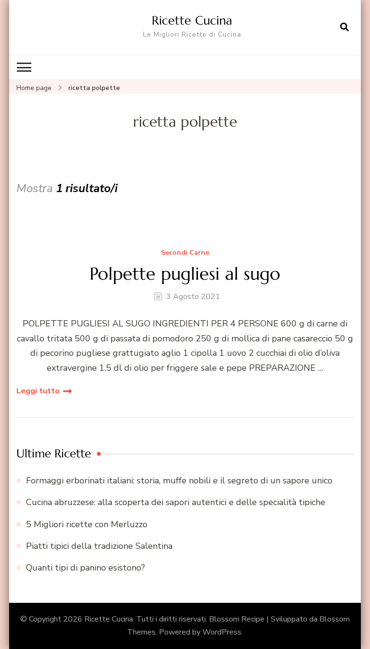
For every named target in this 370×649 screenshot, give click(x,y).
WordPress (221, 632)
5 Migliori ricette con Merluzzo (86, 524)
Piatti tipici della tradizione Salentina (99, 546)
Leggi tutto (38, 391)
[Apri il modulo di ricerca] (344, 27)
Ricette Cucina (192, 20)
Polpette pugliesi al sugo (185, 273)
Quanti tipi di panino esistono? (85, 567)
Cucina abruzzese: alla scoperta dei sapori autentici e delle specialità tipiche (175, 502)
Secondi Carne (185, 253)
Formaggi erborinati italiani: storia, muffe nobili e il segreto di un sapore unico (179, 480)
